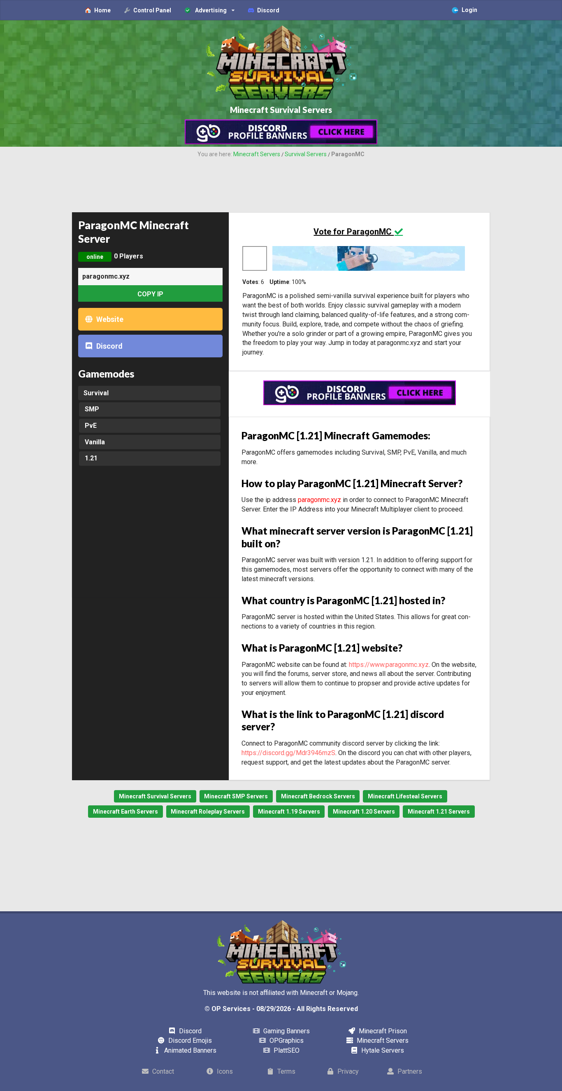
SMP (92, 409)
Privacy (347, 1071)
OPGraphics (285, 1040)
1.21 (91, 458)
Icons (224, 1071)
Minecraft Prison (381, 1031)
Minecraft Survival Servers (155, 796)
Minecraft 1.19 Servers (289, 811)
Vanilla (95, 442)
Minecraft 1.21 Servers (439, 811)
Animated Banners (189, 1050)
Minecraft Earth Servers (125, 811)
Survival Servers (306, 154)
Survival (96, 393)
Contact (162, 1071)
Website (109, 319)
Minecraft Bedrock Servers (318, 796)
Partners (409, 1071)
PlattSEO (285, 1050)
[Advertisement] (281, 181)
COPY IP (150, 294)
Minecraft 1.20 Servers (364, 811)
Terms (285, 1071)
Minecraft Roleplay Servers (208, 811)
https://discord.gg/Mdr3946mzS (288, 753)
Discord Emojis (189, 1040)
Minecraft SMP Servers (236, 796)
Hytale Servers (382, 1050)
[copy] (79, 293)
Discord (109, 346)
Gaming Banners (285, 1031)
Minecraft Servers (256, 154)
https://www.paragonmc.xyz (389, 665)
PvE (91, 425)
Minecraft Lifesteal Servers (405, 796)
